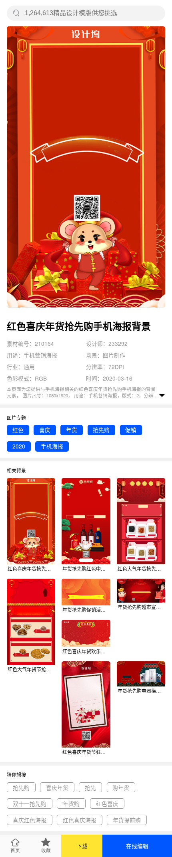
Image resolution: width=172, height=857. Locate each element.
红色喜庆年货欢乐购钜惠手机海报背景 (86, 651)
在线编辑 (137, 846)
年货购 (71, 803)
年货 (71, 430)
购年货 (120, 788)
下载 (82, 846)
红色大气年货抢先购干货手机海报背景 (141, 568)
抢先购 (101, 430)
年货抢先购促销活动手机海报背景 (86, 609)
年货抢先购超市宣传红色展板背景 (141, 606)
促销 (130, 430)
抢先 (90, 788)
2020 (18, 446)
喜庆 (44, 430)
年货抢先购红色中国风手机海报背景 (86, 568)
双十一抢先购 (29, 803)
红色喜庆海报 (79, 820)
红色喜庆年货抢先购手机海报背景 (31, 568)
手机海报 (52, 446)
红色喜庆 (107, 803)
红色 (18, 430)
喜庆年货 (57, 788)
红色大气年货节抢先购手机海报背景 (31, 669)
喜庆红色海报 (29, 820)
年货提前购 (127, 820)
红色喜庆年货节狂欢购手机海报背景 (86, 751)
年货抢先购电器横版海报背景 (141, 690)
